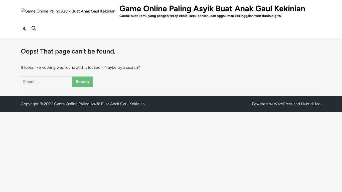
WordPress (283, 104)
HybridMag (310, 104)
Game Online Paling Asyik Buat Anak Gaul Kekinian (212, 8)
